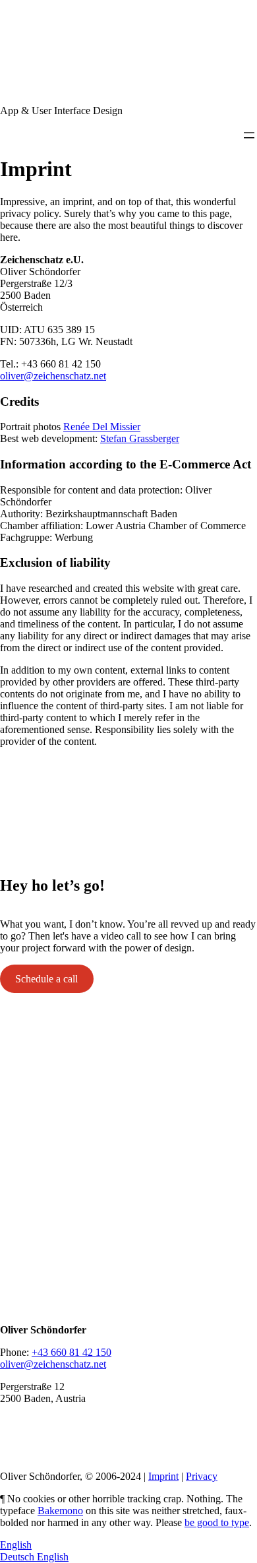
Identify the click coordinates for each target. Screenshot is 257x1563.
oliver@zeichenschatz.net (53, 375)
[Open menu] (249, 135)
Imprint (163, 1476)
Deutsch (18, 1556)
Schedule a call (46, 978)
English (16, 1544)
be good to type (217, 1522)
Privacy (201, 1476)
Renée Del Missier (101, 426)
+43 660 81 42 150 (71, 1352)
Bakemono (60, 1510)
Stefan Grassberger (139, 438)
